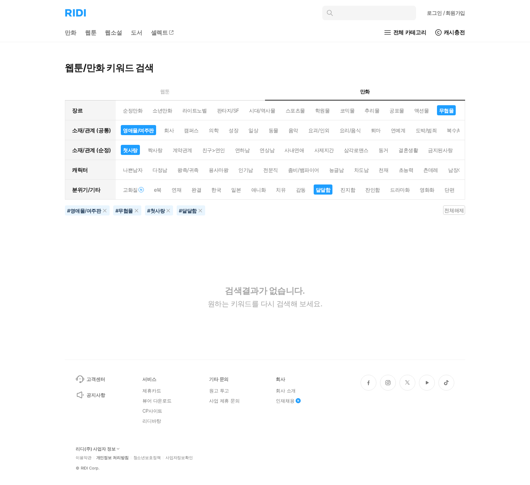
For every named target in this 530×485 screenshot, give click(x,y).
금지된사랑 (440, 150)
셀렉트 (159, 32)
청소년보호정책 (147, 457)
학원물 (322, 110)
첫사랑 (130, 150)
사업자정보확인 (179, 457)
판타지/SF (228, 110)
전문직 (270, 170)
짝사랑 (155, 150)
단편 (449, 190)
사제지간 (324, 150)
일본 (236, 190)
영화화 (427, 190)
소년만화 (162, 110)
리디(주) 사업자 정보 (96, 448)
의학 (213, 130)
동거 (383, 150)
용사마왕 (218, 170)
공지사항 (96, 395)
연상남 (267, 150)
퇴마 (376, 130)
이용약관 (84, 457)
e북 (158, 190)
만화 (70, 32)
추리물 (372, 110)
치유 (281, 190)
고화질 (130, 190)
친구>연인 (213, 150)
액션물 (421, 110)
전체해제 (454, 210)
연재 (176, 190)
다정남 (160, 170)
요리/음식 (350, 130)
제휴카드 (151, 390)
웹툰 (91, 32)
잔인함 (372, 190)
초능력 (406, 170)
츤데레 (430, 170)
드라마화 (400, 190)
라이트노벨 (194, 110)
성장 (233, 130)
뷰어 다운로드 (157, 401)
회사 (169, 130)
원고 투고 (219, 390)
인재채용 (285, 401)
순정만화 (132, 110)
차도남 (361, 170)
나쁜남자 (132, 170)
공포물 (396, 110)
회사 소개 (286, 390)
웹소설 (113, 32)
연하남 (242, 150)
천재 (383, 170)
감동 (301, 190)
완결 (196, 190)
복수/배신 (457, 130)
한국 (216, 190)
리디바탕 (151, 421)
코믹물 (347, 110)
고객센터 (96, 379)
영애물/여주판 (138, 130)
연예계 (398, 130)
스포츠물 (295, 110)
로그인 (446, 13)
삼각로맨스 (356, 150)
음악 (293, 130)
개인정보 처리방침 (112, 457)
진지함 (347, 190)
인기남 (245, 170)
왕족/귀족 (188, 170)
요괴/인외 (319, 130)
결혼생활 (408, 150)
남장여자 (458, 170)
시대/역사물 (262, 110)
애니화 (258, 190)
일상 (253, 130)
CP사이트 (152, 411)
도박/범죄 (426, 130)
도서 (136, 32)
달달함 (323, 190)
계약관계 (182, 150)
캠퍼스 (191, 130)
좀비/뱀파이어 (303, 170)
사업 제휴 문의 (224, 401)
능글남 (336, 170)
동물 (273, 130)
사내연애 (294, 150)
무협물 (446, 110)
